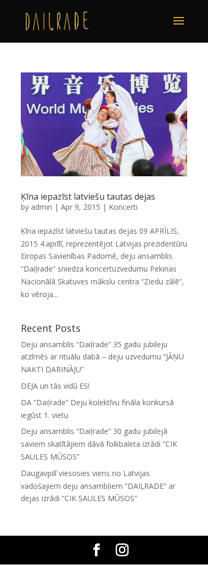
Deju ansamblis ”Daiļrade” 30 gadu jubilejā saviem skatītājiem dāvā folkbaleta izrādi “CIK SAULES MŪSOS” (99, 444)
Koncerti (123, 207)
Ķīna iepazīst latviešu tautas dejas (88, 196)
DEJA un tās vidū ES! (55, 386)
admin (41, 207)
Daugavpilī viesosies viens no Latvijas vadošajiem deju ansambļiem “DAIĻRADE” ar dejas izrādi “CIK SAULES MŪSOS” (98, 486)
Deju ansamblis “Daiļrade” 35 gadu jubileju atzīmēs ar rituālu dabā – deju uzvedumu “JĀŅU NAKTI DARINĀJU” (102, 357)
